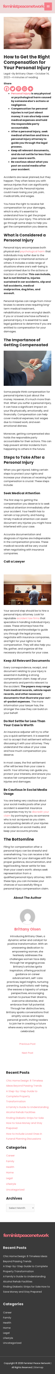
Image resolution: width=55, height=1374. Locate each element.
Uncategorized (15, 1189)
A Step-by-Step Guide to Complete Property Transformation (21, 1096)
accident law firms (27, 618)
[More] (30, 88)
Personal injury (21, 93)
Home (10, 1172)
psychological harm (32, 251)
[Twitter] (12, 88)
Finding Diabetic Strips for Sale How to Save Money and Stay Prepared (25, 1123)
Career (10, 1155)
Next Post (27, 1053)
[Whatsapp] (24, 88)
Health (10, 1167)
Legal (7, 73)
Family (10, 1161)
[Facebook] (6, 88)
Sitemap (38, 1367)
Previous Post (27, 1044)
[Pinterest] (18, 88)
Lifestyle (11, 1184)
